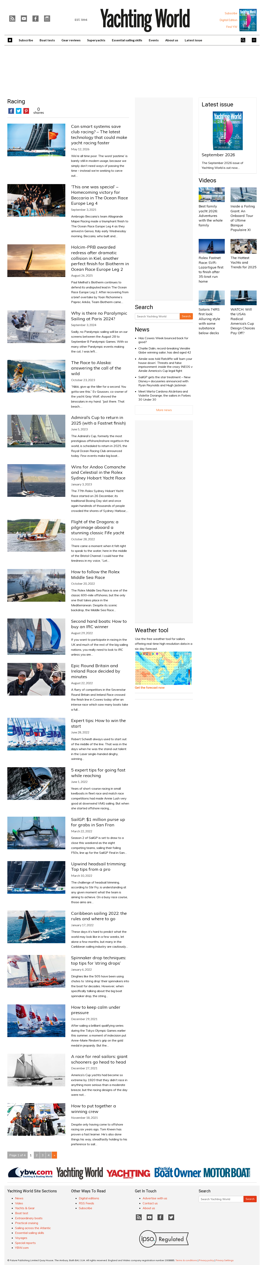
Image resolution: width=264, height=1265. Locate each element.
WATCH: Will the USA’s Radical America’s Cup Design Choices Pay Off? (243, 321)
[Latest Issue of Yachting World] (248, 20)
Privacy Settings (225, 1260)
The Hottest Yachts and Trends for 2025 (243, 262)
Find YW (231, 27)
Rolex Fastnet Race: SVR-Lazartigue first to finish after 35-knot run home (211, 269)
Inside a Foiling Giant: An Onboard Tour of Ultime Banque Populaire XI (243, 218)
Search (186, 316)
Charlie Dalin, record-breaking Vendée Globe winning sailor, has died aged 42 (164, 350)
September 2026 (218, 154)
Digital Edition (228, 20)
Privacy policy (206, 1260)
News (142, 329)
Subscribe (231, 13)
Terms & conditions (186, 1260)
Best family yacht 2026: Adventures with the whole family (211, 215)
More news (164, 410)
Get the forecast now (150, 687)
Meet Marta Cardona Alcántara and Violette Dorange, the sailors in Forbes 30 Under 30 (164, 395)
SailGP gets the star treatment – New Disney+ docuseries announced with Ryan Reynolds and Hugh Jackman (164, 381)
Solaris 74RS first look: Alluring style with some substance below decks (209, 321)
